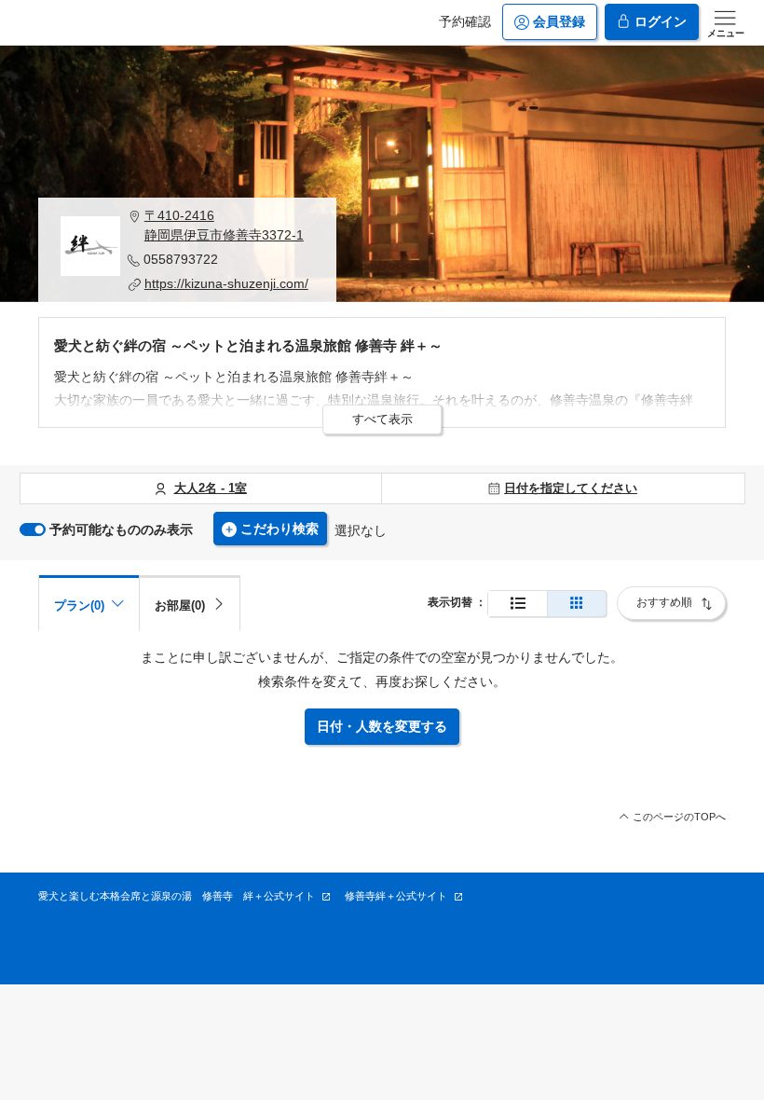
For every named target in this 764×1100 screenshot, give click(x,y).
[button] (221, 225)
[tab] (189, 603)
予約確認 (465, 21)
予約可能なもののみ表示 (121, 529)
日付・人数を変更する (382, 726)
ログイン (660, 21)
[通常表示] (517, 603)
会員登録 (559, 21)
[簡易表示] (577, 603)
